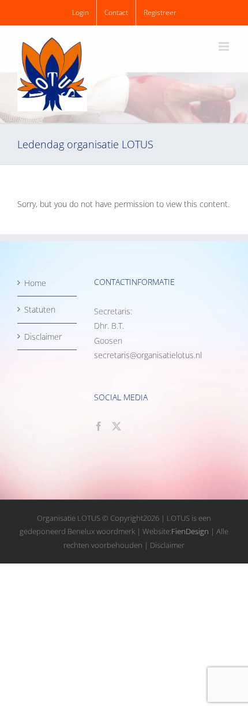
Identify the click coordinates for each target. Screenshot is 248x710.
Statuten (39, 309)
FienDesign (190, 531)
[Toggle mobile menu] (225, 46)
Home (35, 282)
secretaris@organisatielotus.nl (148, 355)
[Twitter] (116, 426)
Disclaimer (43, 336)
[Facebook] (98, 426)
